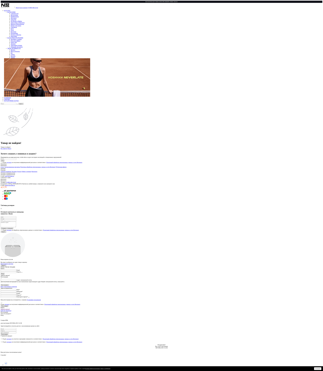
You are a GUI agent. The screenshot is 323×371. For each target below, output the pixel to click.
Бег (12, 53)
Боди (12, 28)
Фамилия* (20, 291)
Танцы (13, 54)
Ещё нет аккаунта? (6, 310)
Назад (9, 148)
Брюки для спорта (16, 25)
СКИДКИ (7, 99)
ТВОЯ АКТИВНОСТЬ (14, 48)
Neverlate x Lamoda (16, 39)
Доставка (14, 171)
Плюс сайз (14, 42)
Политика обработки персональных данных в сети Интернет (37, 167)
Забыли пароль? (5, 309)
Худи (12, 30)
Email (18, 270)
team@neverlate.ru (10, 185)
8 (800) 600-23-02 (33, 7)
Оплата (19, 171)
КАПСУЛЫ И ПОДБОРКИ (15, 38)
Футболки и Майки (16, 21)
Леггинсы (13, 18)
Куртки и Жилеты (16, 34)
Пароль (19, 272)
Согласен (317, 368)
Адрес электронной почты (24, 280)
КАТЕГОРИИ (11, 12)
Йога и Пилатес (15, 51)
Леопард (13, 44)
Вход (2, 273)
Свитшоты (14, 27)
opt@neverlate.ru (9, 176)
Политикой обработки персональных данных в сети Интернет (64, 162)
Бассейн (13, 56)
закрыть (21, 103)
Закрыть (3, 231)
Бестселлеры (14, 15)
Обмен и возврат (26, 171)
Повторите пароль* (22, 297)
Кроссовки (14, 36)
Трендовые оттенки (16, 45)
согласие (9, 162)
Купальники (14, 33)
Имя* (18, 289)
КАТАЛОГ (7, 10)
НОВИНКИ (7, 97)
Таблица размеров (6, 171)
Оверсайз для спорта (17, 47)
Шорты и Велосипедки (17, 24)
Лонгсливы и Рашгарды (18, 22)
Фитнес (13, 50)
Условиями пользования (34, 300)
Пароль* (19, 295)
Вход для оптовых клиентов (9, 286)
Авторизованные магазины (12, 167)
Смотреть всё (14, 13)
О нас (2, 167)
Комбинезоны (15, 16)
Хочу (2, 160)
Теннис (13, 57)
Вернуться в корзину (22, 7)
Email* (18, 293)
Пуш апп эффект (15, 41)
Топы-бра (13, 19)
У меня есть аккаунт (6, 336)
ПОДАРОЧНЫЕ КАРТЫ (11, 100)
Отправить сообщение (7, 228)
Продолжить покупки (7, 263)
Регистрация (4, 306)
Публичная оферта (61, 167)
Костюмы (13, 31)
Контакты (34, 171)
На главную (4, 148)
